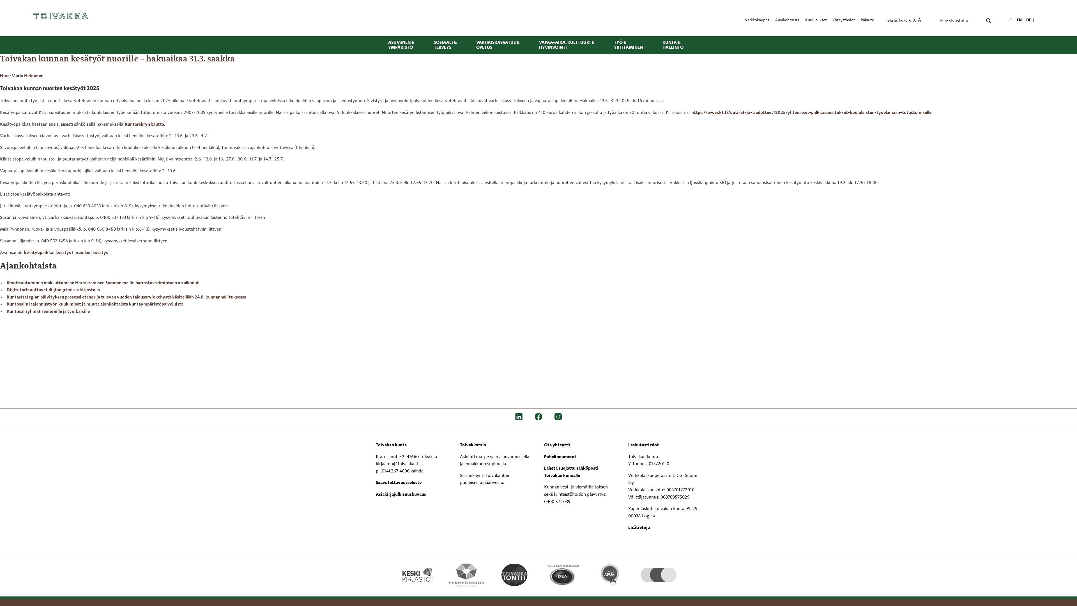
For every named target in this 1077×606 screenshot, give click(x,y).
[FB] (538, 416)
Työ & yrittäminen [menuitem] (628, 45)
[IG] (558, 416)
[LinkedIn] (519, 416)
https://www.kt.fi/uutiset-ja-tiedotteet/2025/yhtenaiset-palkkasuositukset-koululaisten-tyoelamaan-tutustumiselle (811, 113)
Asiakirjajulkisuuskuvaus (401, 494)
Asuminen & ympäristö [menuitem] (401, 45)
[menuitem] (1011, 20)
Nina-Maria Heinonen (21, 76)
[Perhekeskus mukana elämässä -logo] (466, 575)
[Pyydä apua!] (610, 574)
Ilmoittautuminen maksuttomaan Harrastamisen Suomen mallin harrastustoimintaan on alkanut (103, 283)
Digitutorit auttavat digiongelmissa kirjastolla (53, 290)
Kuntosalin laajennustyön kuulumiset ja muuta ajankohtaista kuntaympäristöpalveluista (95, 304)
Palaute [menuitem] (867, 20)
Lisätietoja (639, 527)
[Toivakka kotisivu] (60, 16)
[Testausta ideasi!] (562, 575)
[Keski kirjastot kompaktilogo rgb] (418, 569)
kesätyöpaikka (38, 253)
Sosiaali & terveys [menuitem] (445, 45)
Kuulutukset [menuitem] (816, 20)
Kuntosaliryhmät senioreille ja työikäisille (48, 311)
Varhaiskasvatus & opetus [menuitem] (497, 45)
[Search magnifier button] (988, 20)
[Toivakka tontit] (514, 575)
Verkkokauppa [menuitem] (757, 20)
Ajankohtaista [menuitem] (787, 20)
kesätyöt (64, 253)
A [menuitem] (910, 20)
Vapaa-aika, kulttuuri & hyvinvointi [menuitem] (566, 45)
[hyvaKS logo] (658, 569)
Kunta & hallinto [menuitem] (673, 45)
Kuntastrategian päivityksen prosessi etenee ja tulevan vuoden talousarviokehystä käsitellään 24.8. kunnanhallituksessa (126, 297)
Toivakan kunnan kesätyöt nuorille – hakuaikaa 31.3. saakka (117, 59)
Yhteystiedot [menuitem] (843, 20)
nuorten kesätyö (92, 253)
